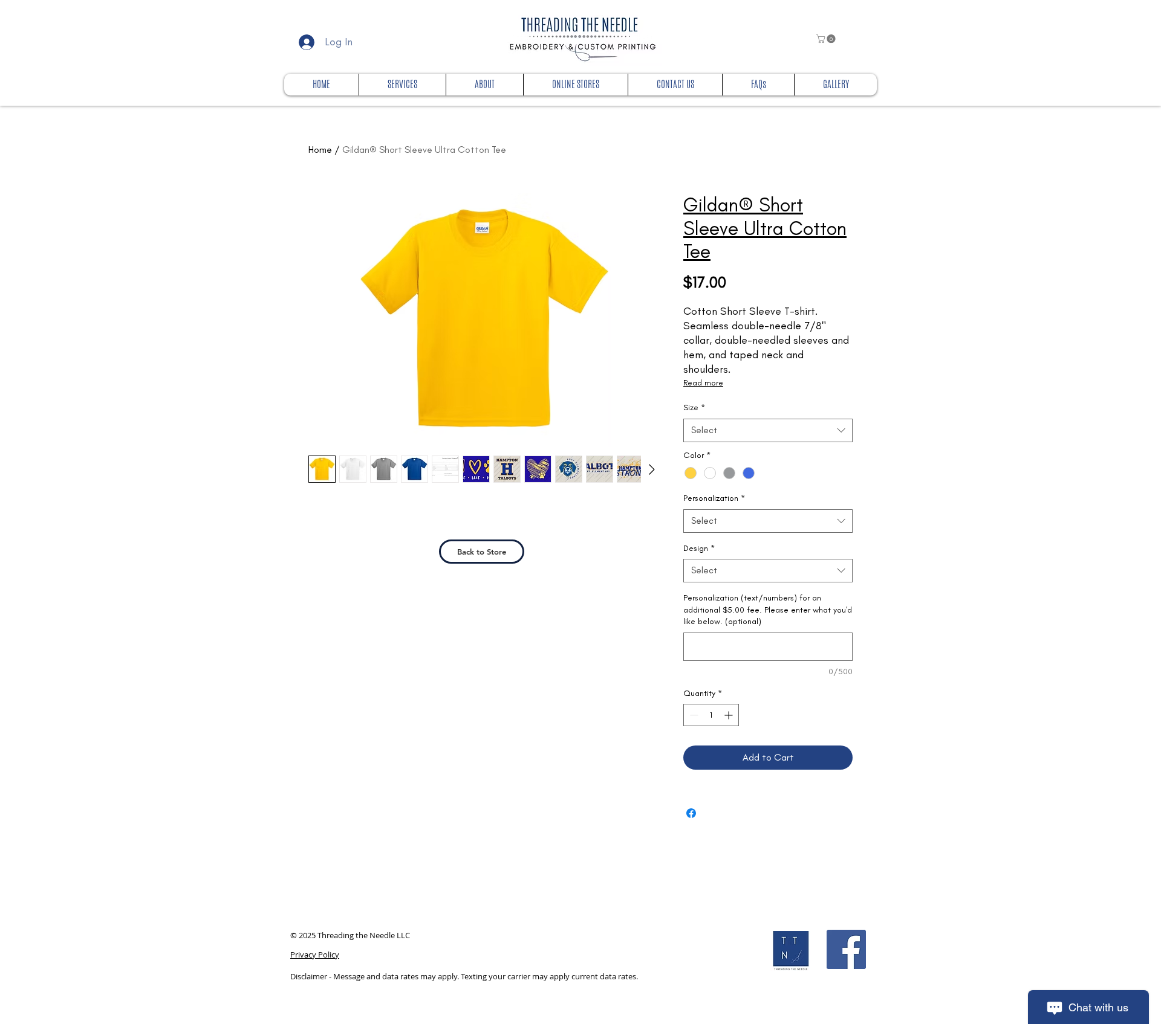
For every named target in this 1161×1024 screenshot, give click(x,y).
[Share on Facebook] (691, 813)
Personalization (714, 498)
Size (694, 407)
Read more (703, 383)
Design (699, 548)
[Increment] (729, 715)
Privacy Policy (314, 954)
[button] (826, 38)
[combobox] (768, 430)
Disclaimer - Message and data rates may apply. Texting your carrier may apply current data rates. (464, 976)
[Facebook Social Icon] (846, 949)
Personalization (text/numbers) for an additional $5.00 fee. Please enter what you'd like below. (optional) (767, 609)
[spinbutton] (711, 715)
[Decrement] (692, 715)
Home (320, 149)
